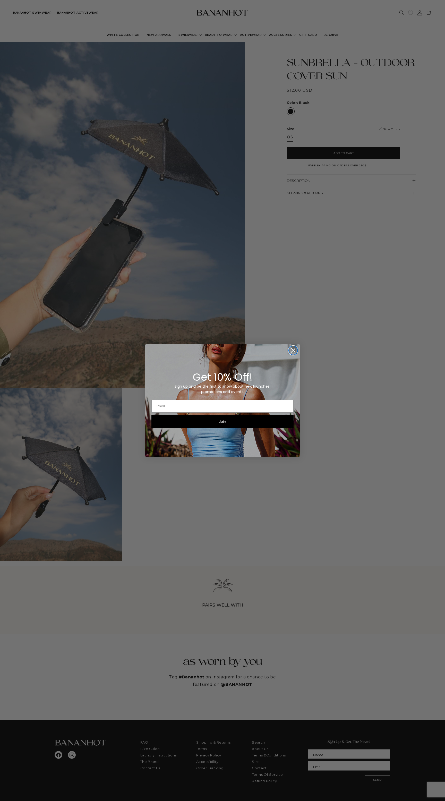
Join (222, 421)
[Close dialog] (293, 350)
